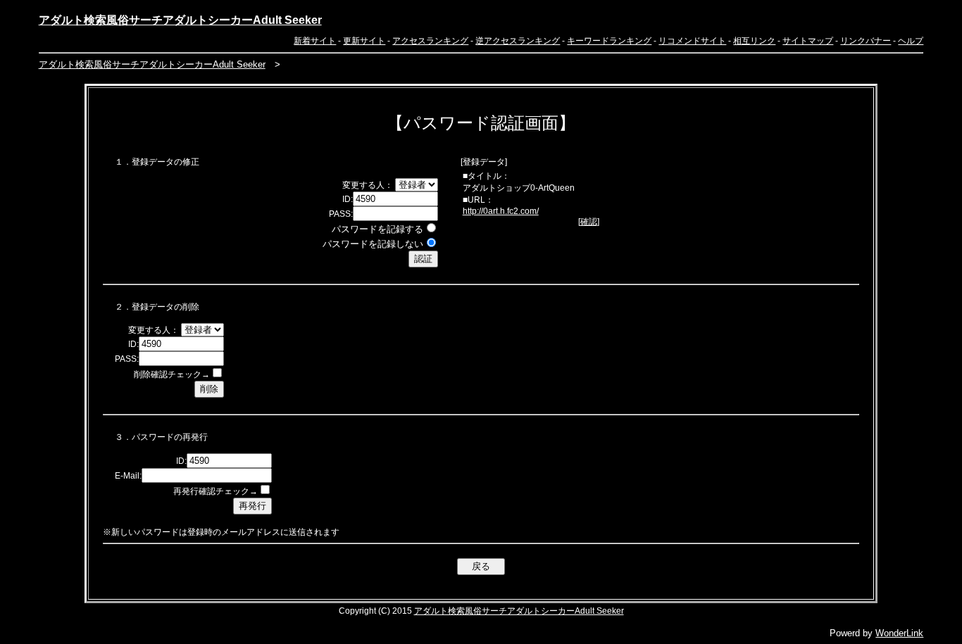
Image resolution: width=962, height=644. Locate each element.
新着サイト (315, 41)
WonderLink (899, 633)
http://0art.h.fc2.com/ (501, 211)
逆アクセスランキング (517, 41)
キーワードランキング (609, 41)
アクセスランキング (430, 41)
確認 (588, 222)
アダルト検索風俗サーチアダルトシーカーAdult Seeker (180, 20)
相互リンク (754, 41)
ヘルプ (910, 41)
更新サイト (364, 41)
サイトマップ (807, 41)
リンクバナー (865, 41)
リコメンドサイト (692, 41)
